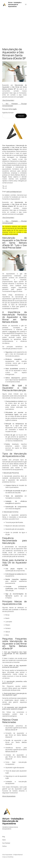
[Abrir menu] (26, 4)
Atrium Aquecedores (8, 796)
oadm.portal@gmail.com (14, 191)
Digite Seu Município (8, 112)
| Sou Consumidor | (8, 100)
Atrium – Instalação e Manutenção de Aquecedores (14, 4)
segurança (12, 331)
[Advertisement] (14, 28)
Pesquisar (21, 116)
